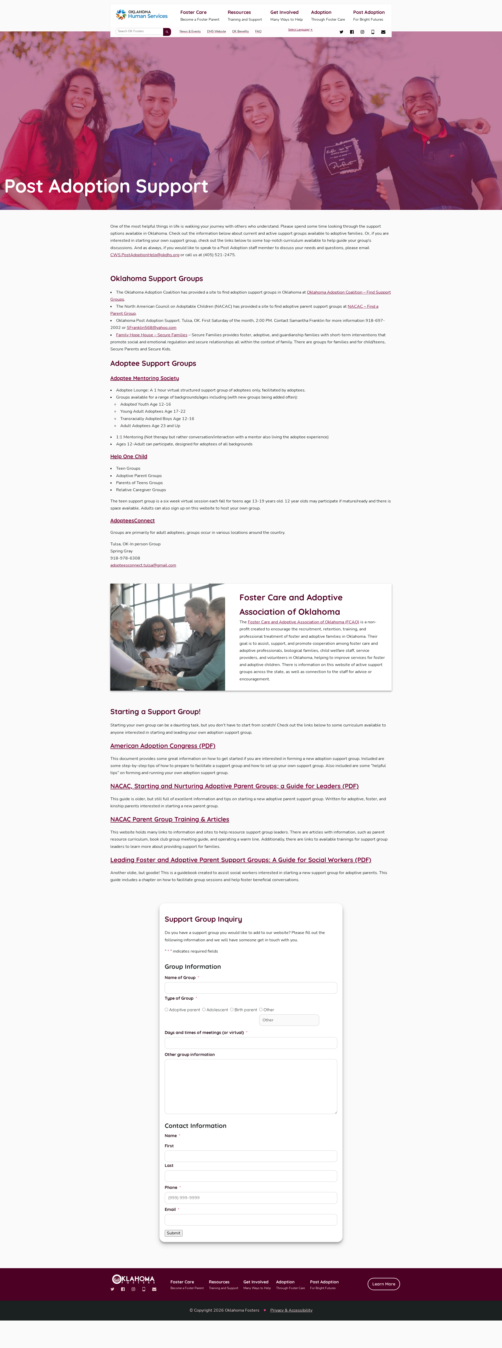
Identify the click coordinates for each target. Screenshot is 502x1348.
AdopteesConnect (132, 520)
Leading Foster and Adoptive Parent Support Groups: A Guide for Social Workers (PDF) (240, 860)
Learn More (383, 1284)
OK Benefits (240, 31)
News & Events (190, 31)
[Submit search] (167, 32)
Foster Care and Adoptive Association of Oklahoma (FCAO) (303, 622)
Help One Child (128, 456)
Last (169, 1165)
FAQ (258, 31)
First (169, 1145)
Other (269, 1009)
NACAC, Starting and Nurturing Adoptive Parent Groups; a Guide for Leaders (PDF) (234, 786)
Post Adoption (369, 15)
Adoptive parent (184, 1009)
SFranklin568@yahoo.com (151, 328)
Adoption (328, 15)
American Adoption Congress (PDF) (162, 745)
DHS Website (216, 31)
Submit (173, 1233)
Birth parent (246, 1009)
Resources (245, 15)
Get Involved (286, 15)
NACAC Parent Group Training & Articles (169, 819)
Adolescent (217, 1009)
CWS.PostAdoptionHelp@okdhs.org (144, 255)
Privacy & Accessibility (291, 1310)
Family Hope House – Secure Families (151, 335)
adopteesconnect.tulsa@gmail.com (143, 565)
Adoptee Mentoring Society (144, 378)
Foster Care (199, 15)
